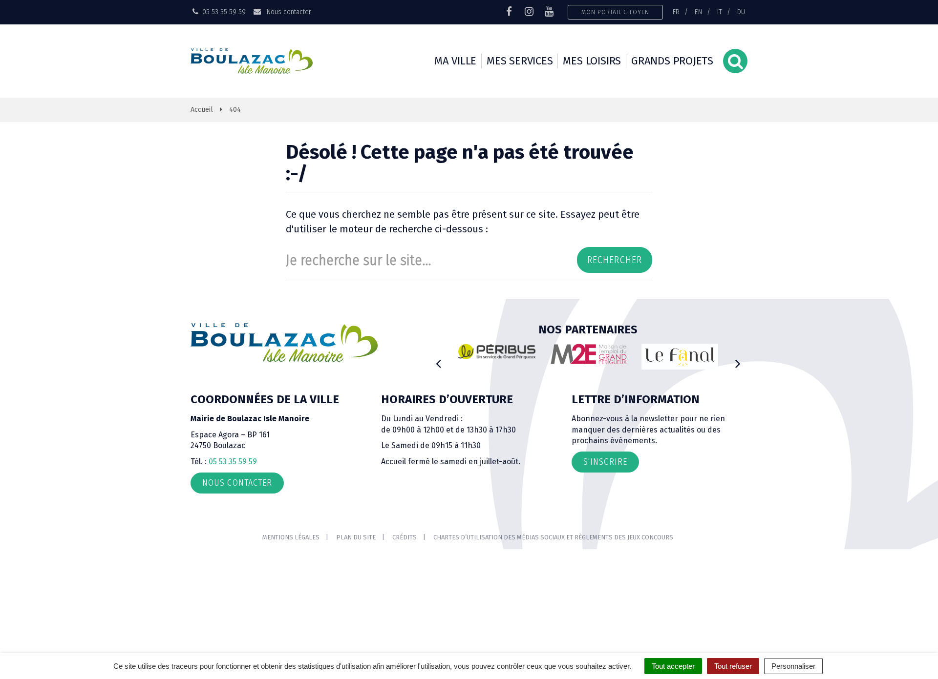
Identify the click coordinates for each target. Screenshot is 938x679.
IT (719, 11)
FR (676, 11)
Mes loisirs (592, 60)
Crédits (404, 537)
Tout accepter (673, 666)
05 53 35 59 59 (233, 461)
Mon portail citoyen (615, 12)
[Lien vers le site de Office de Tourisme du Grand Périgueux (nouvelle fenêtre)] (680, 357)
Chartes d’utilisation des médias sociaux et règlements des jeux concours (553, 537)
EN (698, 11)
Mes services (520, 60)
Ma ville (455, 60)
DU (741, 11)
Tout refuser (733, 666)
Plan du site (356, 537)
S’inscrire (605, 461)
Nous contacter (288, 11)
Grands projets (672, 60)
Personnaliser (793, 666)
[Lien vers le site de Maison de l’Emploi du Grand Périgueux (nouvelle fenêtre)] (588, 354)
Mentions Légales (291, 537)
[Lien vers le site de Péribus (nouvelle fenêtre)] (496, 351)
